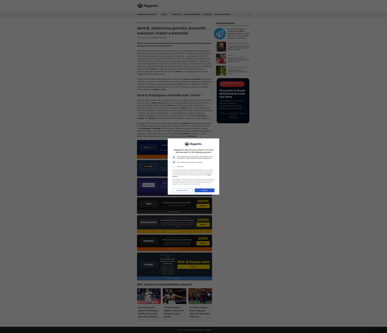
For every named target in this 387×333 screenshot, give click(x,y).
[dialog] (193, 166)
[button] (193, 166)
